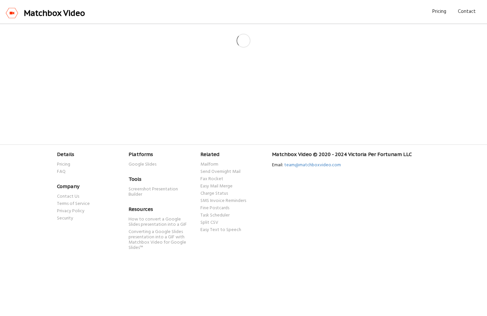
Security (65, 218)
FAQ (61, 171)
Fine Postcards (214, 208)
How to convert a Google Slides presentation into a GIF (158, 222)
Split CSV (209, 222)
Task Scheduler (215, 215)
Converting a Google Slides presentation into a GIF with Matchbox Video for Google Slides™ (157, 239)
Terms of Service (73, 204)
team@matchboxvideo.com (312, 165)
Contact (467, 12)
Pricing (439, 12)
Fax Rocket (211, 179)
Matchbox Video (54, 13)
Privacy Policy (70, 211)
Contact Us (68, 197)
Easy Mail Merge (216, 186)
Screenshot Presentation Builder (153, 192)
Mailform (209, 165)
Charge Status (214, 193)
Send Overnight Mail (220, 172)
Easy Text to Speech (220, 229)
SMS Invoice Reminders (223, 201)
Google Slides (142, 164)
